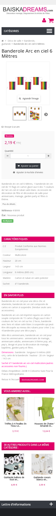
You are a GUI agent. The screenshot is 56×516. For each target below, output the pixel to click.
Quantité (9, 150)
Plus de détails (8, 204)
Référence (7, 210)
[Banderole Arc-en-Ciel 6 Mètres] (35, 113)
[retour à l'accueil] (3, 40)
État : (4, 215)
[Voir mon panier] (50, 20)
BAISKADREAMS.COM (33, 379)
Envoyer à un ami (12, 127)
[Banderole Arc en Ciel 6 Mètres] (19, 113)
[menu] (44, 20)
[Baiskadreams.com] (28, 10)
